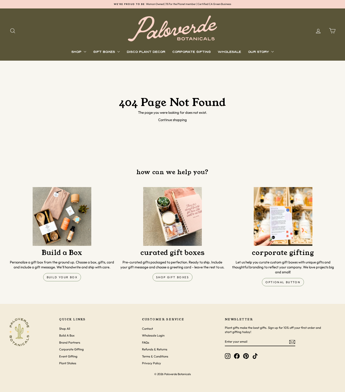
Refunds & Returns (154, 349)
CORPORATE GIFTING (191, 52)
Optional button (282, 282)
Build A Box (67, 335)
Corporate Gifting (71, 349)
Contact (147, 328)
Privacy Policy (151, 363)
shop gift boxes (172, 277)
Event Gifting (68, 356)
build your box (62, 277)
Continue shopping (172, 120)
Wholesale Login (153, 335)
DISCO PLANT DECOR (146, 52)
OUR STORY (259, 52)
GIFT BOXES (104, 52)
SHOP (77, 52)
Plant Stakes (67, 363)
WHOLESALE (229, 52)
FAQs (145, 342)
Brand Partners (69, 342)
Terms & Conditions (155, 356)
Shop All (64, 328)
